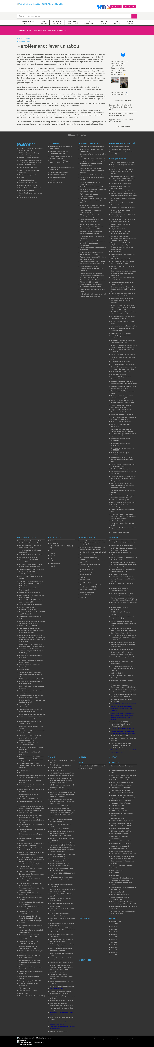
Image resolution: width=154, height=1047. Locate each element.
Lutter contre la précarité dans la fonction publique (90, 566)
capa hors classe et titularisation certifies (123, 798)
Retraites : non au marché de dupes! (122, 593)
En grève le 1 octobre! (57, 972)
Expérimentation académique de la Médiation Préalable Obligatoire (91, 233)
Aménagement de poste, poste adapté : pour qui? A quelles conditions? (92, 207)
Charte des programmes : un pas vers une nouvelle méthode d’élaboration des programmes (124, 273)
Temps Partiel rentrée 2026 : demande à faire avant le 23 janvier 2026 (92, 281)
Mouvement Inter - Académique (120, 149)
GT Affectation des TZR (118, 806)
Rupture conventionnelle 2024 (59, 172)
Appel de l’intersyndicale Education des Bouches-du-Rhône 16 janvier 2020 (92, 549)
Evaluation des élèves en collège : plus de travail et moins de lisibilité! (123, 387)
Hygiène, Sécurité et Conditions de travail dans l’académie (121, 114)
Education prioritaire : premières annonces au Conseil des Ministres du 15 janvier (92, 170)
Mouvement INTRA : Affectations (121, 801)
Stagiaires (53, 541)
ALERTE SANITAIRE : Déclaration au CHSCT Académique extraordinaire (30, 894)
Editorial (21, 178)
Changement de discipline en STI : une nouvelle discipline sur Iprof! (123, 221)
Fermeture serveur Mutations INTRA (122, 796)
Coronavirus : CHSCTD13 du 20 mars (30, 736)
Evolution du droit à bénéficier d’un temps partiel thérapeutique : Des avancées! (30, 962)
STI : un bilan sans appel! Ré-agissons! (123, 162)
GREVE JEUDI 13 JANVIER (27, 165)
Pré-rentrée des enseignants (120, 895)
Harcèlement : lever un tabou (28, 557)
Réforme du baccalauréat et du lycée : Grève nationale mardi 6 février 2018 (122, 402)
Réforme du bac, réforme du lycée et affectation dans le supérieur (122, 397)
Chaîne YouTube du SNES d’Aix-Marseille (92, 766)
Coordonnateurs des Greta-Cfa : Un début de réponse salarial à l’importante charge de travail (62, 801)
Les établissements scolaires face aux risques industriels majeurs (30, 711)
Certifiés (52, 553)
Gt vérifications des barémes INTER (122, 783)
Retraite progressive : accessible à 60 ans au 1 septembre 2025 (93, 258)
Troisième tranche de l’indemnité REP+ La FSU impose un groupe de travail (31, 161)
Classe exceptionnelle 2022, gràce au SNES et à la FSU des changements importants (61, 163)
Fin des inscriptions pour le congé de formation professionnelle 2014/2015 (122, 857)
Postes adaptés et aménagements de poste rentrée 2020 (30, 683)
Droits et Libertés (85, 582)
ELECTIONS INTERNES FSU (88, 558)
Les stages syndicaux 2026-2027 (59, 1031)
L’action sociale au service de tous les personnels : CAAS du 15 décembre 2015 (31, 645)
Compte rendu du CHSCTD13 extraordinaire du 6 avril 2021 (28, 947)
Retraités (52, 566)
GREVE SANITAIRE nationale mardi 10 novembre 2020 (30, 880)
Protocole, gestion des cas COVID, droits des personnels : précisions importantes (31, 858)
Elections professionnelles (88, 590)
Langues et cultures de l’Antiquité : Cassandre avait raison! (121, 411)
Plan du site (111, 1039)
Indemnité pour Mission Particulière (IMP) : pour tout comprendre (91, 221)
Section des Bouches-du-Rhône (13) (30, 188)
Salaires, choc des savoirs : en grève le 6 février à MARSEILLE (61, 936)
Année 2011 (114, 934)
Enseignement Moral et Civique (120, 362)
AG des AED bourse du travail (120, 846)
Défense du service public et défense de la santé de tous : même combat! (32, 777)
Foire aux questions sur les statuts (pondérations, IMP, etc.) (90, 211)
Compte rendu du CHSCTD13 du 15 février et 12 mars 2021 (29, 943)
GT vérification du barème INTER (121, 823)
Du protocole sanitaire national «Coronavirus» (28, 795)
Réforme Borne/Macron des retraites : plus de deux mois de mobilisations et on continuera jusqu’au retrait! (62, 880)
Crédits (118, 1039)
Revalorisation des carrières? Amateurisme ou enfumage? (59, 152)
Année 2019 (114, 955)
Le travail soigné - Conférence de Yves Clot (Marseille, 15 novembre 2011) (120, 107)
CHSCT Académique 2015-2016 (28, 626)
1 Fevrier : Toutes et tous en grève (60, 765)
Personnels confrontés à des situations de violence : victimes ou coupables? (31, 566)
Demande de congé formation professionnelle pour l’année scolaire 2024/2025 (91, 269)
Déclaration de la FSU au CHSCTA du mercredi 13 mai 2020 (30, 812)
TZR (51, 551)
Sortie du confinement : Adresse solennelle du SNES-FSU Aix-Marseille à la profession (32, 766)
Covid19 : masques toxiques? (28, 871)
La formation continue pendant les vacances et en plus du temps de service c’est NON (123, 668)
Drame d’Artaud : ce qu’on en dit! (29, 593)
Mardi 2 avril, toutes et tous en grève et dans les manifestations (62, 945)
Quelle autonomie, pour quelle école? (122, 176)
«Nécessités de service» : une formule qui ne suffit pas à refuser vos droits (93, 295)
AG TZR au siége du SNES (119, 811)
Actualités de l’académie (26, 180)
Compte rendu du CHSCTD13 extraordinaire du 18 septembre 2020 (30, 868)
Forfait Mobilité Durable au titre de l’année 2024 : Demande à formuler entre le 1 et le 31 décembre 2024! (92, 275)
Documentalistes (55, 564)
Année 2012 (114, 937)
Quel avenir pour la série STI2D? (121, 184)
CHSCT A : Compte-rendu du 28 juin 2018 (32, 679)
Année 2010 (114, 932)
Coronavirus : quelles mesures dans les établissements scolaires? (31, 718)
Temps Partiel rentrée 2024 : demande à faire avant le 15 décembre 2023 (92, 228)
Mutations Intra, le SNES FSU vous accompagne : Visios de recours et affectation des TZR (121, 724)
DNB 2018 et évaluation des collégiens (123, 415)
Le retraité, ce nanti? (117, 567)
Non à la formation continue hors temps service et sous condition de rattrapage (123, 691)
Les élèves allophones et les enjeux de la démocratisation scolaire (62, 851)
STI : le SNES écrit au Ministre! (120, 259)
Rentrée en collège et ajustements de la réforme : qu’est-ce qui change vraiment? (124, 563)
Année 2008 (114, 927)
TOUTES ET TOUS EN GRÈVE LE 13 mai (62, 986)
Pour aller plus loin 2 (25, 773)
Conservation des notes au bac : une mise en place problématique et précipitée (124, 368)
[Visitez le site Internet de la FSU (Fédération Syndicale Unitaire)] (30, 1042)
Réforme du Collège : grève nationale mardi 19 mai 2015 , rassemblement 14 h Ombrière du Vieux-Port (123, 307)
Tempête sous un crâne (118, 229)
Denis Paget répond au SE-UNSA (121, 372)
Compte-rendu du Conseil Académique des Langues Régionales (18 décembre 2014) (123, 289)
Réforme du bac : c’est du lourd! (121, 422)
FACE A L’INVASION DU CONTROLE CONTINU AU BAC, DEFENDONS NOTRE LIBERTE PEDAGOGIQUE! (124, 516)
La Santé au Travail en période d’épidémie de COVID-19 (28, 739)
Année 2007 (114, 924)
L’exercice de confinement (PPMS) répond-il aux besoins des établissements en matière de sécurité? (32, 631)
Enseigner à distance (117, 481)
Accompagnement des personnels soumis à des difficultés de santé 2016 (32, 622)
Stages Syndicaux (85, 575)
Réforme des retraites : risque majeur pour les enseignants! (122, 585)
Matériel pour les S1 (86, 580)
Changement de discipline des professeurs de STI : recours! (120, 233)
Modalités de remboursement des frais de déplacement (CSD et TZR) (93, 191)
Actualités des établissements (28, 183)
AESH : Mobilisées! (117, 673)
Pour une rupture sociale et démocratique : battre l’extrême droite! (123, 686)
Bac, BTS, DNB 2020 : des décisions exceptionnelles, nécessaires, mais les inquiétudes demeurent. (122, 486)
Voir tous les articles (123, 126)
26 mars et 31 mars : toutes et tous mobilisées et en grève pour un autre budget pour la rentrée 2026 (61, 780)
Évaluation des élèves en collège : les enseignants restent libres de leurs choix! (124, 383)
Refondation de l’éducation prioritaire (92, 175)
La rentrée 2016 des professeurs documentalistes (121, 378)
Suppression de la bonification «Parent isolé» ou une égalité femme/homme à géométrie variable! (123, 644)
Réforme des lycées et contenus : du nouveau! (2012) (122, 211)
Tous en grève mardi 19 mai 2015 (121, 333)
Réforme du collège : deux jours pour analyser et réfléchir (122, 330)
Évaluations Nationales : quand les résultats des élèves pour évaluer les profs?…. (122, 460)
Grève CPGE (115, 873)
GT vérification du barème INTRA (121, 829)
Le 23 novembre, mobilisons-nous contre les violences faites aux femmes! (123, 696)
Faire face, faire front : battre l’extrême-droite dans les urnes (62, 959)
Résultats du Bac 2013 (117, 252)
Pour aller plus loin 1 (25, 770)
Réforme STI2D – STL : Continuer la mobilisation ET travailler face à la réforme (122, 171)
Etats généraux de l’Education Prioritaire (123, 854)
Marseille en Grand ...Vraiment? (29, 158)
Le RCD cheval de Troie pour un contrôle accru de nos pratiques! (62, 786)
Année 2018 (114, 953)
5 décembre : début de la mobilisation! (123, 546)
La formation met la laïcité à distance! (123, 364)
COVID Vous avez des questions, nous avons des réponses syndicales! (30, 863)
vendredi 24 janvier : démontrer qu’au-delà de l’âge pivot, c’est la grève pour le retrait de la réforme (92, 543)
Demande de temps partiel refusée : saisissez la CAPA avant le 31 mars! (91, 286)
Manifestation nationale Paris (120, 834)
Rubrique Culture (85, 595)
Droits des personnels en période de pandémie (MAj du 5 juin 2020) (30, 816)
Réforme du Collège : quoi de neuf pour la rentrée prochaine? (124, 559)
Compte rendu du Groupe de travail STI (123, 208)
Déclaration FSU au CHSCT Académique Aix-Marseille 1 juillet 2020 (31, 844)
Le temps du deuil (55, 906)
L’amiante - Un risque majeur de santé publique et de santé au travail (31, 697)
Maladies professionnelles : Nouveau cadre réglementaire (30, 692)
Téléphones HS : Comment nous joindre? (93, 552)
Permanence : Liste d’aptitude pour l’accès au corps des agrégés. (122, 879)
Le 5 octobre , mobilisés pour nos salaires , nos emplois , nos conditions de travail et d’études (123, 638)
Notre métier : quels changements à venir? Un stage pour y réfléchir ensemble (122, 300)
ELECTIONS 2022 (116, 922)
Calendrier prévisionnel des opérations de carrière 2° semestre (123, 912)
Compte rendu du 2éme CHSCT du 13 (30, 555)
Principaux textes (24, 988)
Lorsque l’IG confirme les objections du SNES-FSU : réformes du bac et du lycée (123, 477)
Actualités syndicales (86, 570)
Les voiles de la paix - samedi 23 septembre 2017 (120, 898)
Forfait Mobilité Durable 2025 (120, 736)
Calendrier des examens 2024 (120, 533)
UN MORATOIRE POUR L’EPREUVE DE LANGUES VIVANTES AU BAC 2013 (123, 180)
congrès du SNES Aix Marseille (120, 788)
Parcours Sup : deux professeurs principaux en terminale (121, 406)
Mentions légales (101, 1039)
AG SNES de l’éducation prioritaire (122, 851)
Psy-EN (52, 561)
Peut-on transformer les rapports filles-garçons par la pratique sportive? (123, 496)
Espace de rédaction (26, 1044)
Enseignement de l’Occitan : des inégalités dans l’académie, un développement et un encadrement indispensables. (122, 246)
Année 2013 (114, 940)
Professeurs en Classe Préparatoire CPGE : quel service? (91, 164)
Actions (82, 577)
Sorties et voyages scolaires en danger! (62, 904)
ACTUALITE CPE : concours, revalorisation (119, 608)
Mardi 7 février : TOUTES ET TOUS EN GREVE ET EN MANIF (61, 870)
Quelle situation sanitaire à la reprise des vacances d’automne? (31, 875)
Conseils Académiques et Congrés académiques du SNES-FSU (90, 586)
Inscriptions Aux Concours (58, 916)
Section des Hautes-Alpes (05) (28, 198)
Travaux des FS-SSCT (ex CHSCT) (29, 991)
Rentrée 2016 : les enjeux (118, 374)
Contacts (124, 1039)
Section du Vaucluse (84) (26, 191)
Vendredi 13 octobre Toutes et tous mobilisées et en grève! (60, 900)
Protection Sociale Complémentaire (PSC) (32, 996)
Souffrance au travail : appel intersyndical (32, 714)
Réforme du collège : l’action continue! (123, 354)
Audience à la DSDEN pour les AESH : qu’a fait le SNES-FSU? (61, 821)
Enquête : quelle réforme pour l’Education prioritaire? (120, 590)
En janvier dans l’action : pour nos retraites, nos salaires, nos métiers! (122, 653)
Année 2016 (114, 947)
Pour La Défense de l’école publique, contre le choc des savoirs (61, 950)
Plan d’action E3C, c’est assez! (120, 469)
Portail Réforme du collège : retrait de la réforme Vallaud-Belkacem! (123, 313)
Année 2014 (114, 942)
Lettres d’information (87, 592)
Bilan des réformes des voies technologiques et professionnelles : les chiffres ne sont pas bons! (123, 238)
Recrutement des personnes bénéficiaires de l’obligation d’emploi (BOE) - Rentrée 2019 (93, 201)
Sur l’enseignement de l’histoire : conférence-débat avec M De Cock (122, 430)
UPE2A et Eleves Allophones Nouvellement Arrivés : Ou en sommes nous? (122, 523)
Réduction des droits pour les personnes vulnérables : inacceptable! (31, 854)
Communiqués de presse (87, 572)
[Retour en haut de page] (7, 1039)
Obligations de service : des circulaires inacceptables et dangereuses (92, 216)
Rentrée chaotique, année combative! (61, 963)
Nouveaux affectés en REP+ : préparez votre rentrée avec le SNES (123, 571)
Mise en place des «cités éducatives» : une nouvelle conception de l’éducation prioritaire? (123, 579)
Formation (53, 180)
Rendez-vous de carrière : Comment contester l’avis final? (61, 157)
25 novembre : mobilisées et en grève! (62, 776)
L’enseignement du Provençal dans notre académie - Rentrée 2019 (123, 465)
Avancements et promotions (58, 175)
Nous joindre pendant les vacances (91, 555)
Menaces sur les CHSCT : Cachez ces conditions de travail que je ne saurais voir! (30, 674)
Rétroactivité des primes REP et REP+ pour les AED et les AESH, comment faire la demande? (62, 930)
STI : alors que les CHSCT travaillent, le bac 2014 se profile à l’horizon (122, 263)
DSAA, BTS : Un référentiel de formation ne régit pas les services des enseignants (92, 160)
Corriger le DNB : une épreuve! (28, 168)
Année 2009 (114, 929)
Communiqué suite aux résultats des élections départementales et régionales (123, 629)
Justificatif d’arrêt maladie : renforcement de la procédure (28, 608)
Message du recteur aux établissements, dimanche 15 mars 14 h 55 (31, 149)
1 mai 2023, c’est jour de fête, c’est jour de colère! (62, 761)
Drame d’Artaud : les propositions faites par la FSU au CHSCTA (31, 596)
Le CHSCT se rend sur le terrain (28, 574)
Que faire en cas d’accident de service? (31, 605)
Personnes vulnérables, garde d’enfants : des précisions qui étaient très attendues (31, 807)
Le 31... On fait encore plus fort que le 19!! (122, 658)
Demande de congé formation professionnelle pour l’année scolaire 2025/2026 (61, 977)
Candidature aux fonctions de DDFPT (91, 187)
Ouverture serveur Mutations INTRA (122, 793)
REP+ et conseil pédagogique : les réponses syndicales (90, 195)
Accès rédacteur (132, 1039)
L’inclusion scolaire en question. (121, 500)
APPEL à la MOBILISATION (119, 574)
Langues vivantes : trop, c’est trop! (122, 191)
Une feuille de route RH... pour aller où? (62, 790)
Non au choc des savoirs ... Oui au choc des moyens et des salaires (62, 940)
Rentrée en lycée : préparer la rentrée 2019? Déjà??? (122, 449)
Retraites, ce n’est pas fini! (27, 175)
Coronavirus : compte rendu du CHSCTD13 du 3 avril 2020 (28, 744)
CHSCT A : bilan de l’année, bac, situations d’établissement (29, 154)
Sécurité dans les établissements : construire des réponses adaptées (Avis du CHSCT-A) (31, 651)
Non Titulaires (54, 543)
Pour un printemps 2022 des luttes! (60, 806)
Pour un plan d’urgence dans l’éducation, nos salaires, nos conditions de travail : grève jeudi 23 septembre (62, 795)
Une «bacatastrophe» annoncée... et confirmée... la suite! (122, 618)
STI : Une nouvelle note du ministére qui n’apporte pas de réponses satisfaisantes (124, 195)
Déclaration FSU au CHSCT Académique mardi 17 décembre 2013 (31, 601)
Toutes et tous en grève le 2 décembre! (61, 1001)
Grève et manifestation (118, 892)
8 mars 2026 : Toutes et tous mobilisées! (62, 773)
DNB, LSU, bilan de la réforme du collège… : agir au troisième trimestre (122, 554)
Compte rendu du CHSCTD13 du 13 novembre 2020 (29, 912)
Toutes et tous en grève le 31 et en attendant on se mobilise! (60, 860)
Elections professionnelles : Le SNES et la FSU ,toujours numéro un (62, 855)
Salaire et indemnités (56, 183)
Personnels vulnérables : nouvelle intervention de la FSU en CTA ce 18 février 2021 (29, 937)
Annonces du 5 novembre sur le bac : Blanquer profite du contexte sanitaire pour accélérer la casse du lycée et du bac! (124, 598)
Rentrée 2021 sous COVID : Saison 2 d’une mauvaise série (30, 957)
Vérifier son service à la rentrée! (90, 224)
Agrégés (52, 556)
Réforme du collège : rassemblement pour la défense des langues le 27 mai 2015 (124, 346)
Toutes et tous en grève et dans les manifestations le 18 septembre (60, 992)
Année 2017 (114, 950)
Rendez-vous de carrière (57, 177)
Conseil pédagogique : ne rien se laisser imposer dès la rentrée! (123, 435)
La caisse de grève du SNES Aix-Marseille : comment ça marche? (60, 865)
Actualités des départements (28, 185)
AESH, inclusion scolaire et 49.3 (59, 913)
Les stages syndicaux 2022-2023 (59, 829)
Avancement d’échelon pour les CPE (122, 821)
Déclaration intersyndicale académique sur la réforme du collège (123, 318)
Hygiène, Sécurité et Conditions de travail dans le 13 (121, 121)
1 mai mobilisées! (56, 768)
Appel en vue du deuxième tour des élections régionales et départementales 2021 (123, 624)
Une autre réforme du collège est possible (124, 326)
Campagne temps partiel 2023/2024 (30, 981)
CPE (51, 559)
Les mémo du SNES (86, 769)
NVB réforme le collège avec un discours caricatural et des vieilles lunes (123, 295)
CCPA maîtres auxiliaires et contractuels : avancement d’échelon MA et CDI (123, 776)
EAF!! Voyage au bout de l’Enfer (121, 633)
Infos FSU (83, 597)
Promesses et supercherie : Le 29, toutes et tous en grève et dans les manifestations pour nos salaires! (62, 834)
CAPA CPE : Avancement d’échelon (122, 780)
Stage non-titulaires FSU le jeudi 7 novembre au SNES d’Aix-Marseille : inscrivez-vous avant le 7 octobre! (61, 967)
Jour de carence (24, 670)
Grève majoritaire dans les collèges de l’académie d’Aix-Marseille (123, 342)
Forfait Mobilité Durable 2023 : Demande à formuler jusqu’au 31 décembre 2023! (92, 263)
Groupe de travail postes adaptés (121, 785)
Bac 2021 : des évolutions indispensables (123, 502)
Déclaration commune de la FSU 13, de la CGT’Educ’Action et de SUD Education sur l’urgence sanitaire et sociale (31, 759)
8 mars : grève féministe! (57, 770)
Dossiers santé (23, 993)
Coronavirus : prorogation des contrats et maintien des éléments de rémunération (92, 243)
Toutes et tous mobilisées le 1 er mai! (122, 650)
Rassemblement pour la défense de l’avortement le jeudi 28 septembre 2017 (123, 903)
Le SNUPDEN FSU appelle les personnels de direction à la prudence (123, 549)
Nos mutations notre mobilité (120, 147)
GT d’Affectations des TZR (119, 849)
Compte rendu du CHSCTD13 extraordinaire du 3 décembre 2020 (30, 917)
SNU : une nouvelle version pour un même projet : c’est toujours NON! (62, 890)
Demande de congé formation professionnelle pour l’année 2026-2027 (62, 1005)
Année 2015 (114, 945)
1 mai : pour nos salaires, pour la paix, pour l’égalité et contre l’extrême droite (123, 542)
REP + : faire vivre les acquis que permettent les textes (90, 183)
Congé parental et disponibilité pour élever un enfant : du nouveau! (91, 253)
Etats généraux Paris (117, 818)
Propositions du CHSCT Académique (30, 799)
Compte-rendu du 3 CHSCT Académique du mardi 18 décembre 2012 (31, 570)
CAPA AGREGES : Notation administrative (119, 837)
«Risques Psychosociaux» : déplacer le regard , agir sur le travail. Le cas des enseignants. (31, 583)
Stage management (117, 870)
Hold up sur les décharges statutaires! (92, 147)
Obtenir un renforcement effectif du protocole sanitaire (30, 885)
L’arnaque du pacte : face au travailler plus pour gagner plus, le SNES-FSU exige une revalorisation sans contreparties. (62, 845)
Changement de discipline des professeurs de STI (120, 187)
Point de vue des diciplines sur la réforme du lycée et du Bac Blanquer (123, 418)
